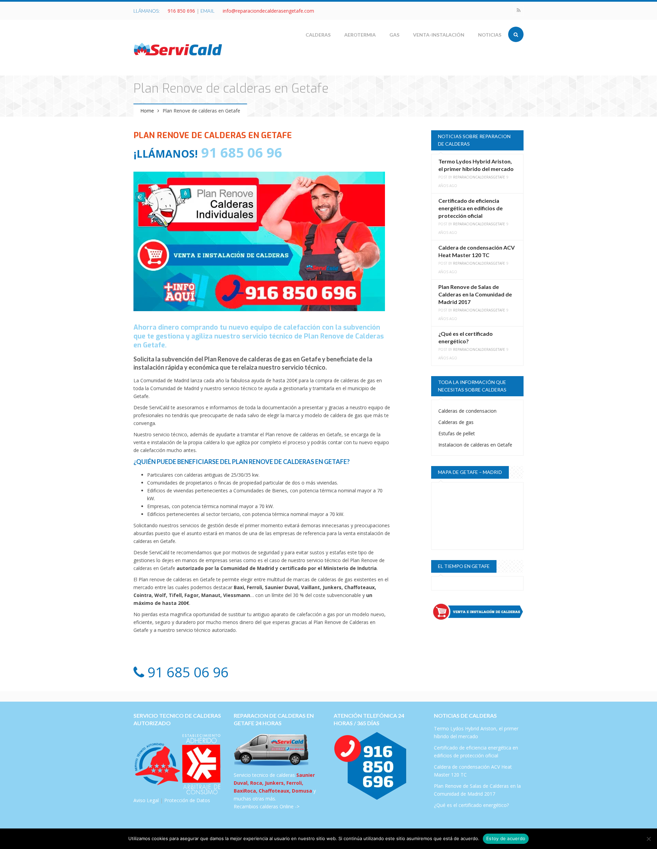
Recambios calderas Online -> (266, 806)
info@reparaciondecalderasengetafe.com (268, 11)
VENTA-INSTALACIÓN (438, 35)
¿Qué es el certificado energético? (471, 805)
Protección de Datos (187, 800)
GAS (394, 35)
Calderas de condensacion (467, 411)
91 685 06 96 (240, 152)
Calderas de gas (456, 422)
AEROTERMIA (360, 35)
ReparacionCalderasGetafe (479, 177)
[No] (648, 838)
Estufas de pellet (456, 433)
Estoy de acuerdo (505, 838)
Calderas (318, 35)
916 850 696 (181, 11)
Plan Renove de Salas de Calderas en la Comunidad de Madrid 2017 (475, 294)
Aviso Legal (146, 800)
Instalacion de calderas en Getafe (475, 444)
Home (147, 110)
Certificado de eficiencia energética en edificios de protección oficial (470, 208)
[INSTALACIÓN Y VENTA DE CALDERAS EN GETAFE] (477, 612)
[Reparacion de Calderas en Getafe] (177, 48)
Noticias (489, 35)
